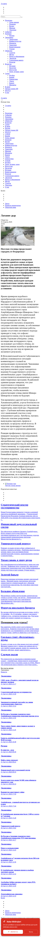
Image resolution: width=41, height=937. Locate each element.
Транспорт (13, 45)
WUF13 (8, 90)
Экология (12, 58)
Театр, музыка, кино (16, 72)
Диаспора (12, 30)
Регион (11, 35)
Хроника (8, 34)
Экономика (9, 37)
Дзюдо (11, 81)
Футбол (12, 75)
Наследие (12, 68)
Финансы (12, 43)
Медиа (11, 54)
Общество (8, 51)
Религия (12, 62)
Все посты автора (7, 668)
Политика (8, 20)
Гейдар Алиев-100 (11, 89)
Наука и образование (16, 56)
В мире (7, 87)
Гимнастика (13, 79)
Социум (12, 53)
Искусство (13, 70)
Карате (11, 83)
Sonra (31, 932)
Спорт (7, 73)
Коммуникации (14, 47)
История (12, 66)
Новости (4, 672)
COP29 (7, 134)
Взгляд (11, 26)
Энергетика (13, 39)
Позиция (12, 24)
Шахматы (12, 85)
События (8, 32)
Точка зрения (14, 22)
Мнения (12, 28)
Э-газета (4, 4)
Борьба (11, 77)
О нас (7, 92)
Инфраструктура (15, 41)
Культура (8, 64)
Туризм (12, 49)
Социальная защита (16, 60)
